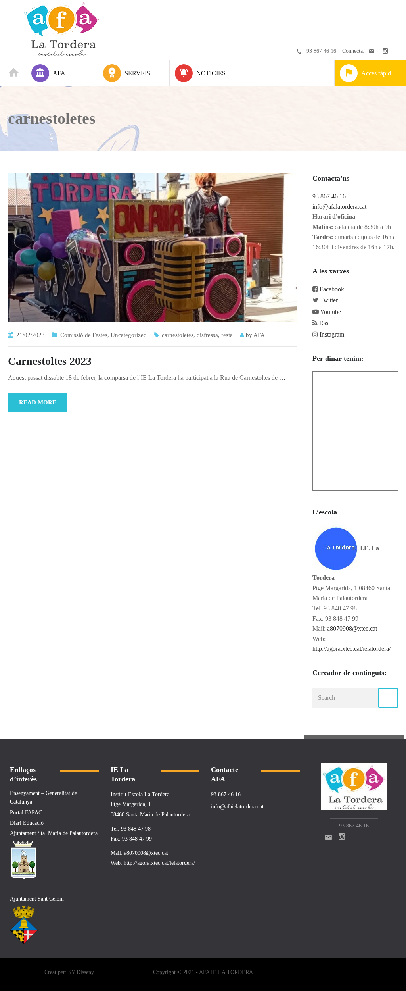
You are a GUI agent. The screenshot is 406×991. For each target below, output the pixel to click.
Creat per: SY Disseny (69, 972)
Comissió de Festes (83, 335)
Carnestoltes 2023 (50, 361)
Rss (323, 322)
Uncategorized (129, 335)
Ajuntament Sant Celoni (37, 899)
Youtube (330, 311)
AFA (259, 335)
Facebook (332, 289)
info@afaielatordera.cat (237, 807)
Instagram (332, 334)
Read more (37, 402)
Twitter (329, 300)
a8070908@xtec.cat (352, 628)
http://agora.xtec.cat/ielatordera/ (351, 648)
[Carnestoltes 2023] (152, 246)
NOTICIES (211, 73)
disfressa (207, 335)
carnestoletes (177, 335)
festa (227, 335)
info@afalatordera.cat (339, 206)
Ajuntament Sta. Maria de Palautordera (54, 833)
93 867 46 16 (321, 51)
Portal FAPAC (26, 813)
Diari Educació (27, 823)
